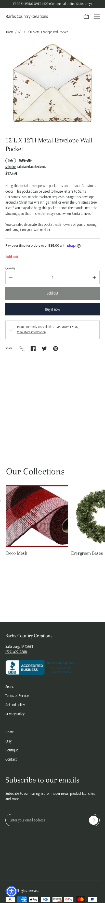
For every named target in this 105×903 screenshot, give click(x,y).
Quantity (10, 268)
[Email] (22, 348)
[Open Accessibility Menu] (11, 891)
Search (10, 686)
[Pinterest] (55, 348)
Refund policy (15, 704)
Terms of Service (17, 695)
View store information (31, 332)
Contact (11, 759)
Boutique (11, 750)
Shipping (10, 167)
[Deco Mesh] (37, 516)
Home (10, 32)
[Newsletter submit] (93, 820)
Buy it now (52, 309)
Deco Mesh (16, 553)
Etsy (8, 741)
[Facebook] (33, 348)
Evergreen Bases (87, 553)
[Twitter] (44, 348)
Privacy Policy (14, 714)
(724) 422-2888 (16, 651)
